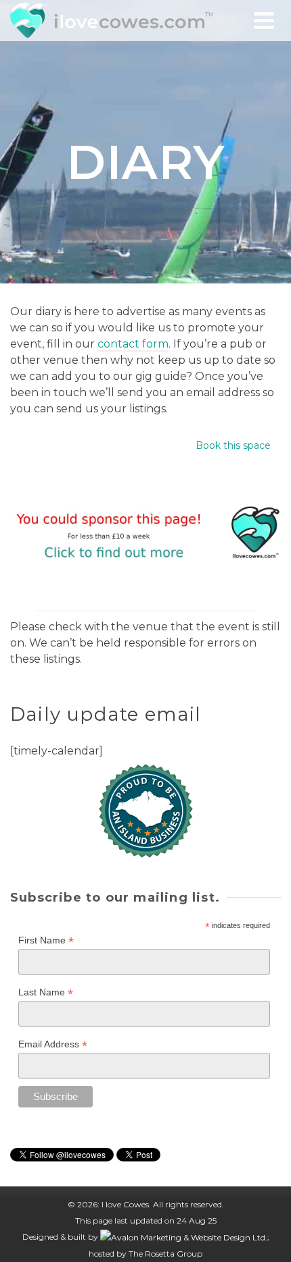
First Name (46, 940)
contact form (133, 343)
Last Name (45, 992)
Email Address (52, 1044)
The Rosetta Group (165, 1254)
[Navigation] (264, 20)
